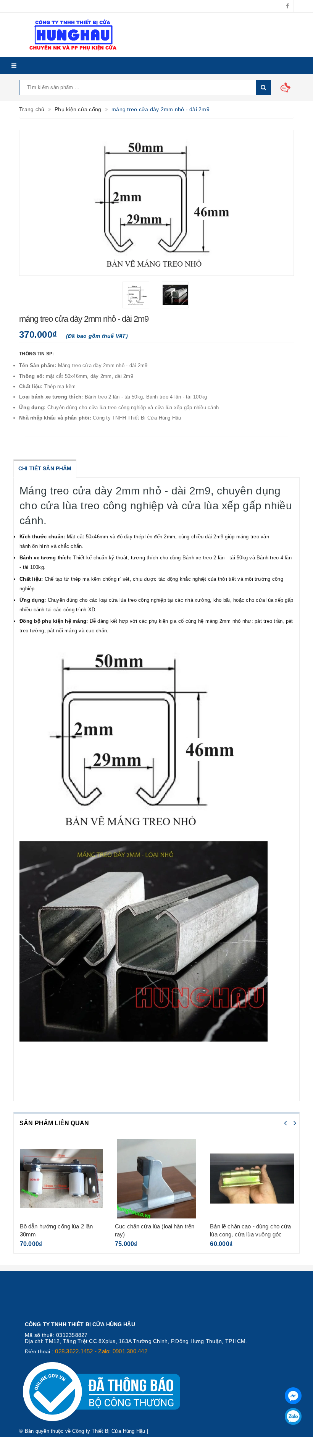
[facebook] (287, 6)
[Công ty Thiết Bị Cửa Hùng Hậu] (108, 35)
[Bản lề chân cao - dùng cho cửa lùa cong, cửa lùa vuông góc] (252, 1178)
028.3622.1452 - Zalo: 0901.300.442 (101, 1351)
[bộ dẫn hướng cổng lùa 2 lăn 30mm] (61, 1178)
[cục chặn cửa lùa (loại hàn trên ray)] (156, 1178)
